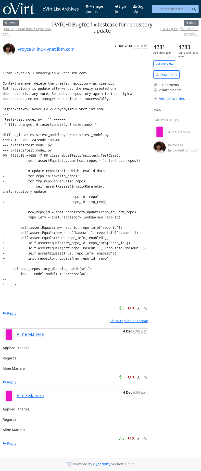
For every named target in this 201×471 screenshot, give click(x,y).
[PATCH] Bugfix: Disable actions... (179, 31)
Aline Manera (30, 334)
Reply (11, 313)
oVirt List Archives (61, 9)
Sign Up (139, 9)
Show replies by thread (129, 320)
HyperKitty (101, 464)
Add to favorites (172, 98)
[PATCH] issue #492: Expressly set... (27, 31)
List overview (164, 64)
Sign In (120, 9)
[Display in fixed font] (138, 309)
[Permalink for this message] (145, 308)
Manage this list (94, 9)
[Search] (194, 9)
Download (168, 74)
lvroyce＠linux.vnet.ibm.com (46, 49)
